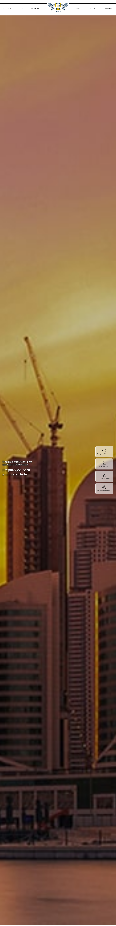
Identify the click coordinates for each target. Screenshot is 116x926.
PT (108, 2)
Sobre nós (94, 8)
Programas (7, 8)
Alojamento (79, 8)
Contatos (108, 8)
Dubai (22, 8)
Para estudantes (37, 8)
